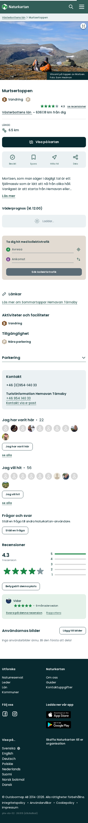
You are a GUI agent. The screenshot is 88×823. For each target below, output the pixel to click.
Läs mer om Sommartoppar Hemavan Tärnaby (39, 302)
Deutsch (9, 758)
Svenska (9, 748)
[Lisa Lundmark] (39, 476)
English (7, 753)
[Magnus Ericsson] (57, 428)
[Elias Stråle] (22, 476)
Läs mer (8, 196)
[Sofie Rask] (31, 476)
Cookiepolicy (65, 803)
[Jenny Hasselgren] (57, 476)
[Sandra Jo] (14, 476)
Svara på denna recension (24, 613)
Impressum (10, 807)
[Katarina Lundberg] (48, 428)
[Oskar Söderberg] (22, 428)
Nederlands (11, 769)
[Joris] (65, 476)
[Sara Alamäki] (5, 476)
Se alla (7, 455)
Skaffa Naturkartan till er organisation (64, 742)
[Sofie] (74, 476)
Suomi (7, 774)
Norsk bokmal (13, 779)
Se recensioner (76, 106)
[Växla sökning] (71, 6)
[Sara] (5, 484)
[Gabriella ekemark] (65, 428)
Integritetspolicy (14, 803)
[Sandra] (5, 436)
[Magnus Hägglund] (74, 428)
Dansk (7, 784)
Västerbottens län (17, 112)
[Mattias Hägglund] (39, 428)
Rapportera (53, 613)
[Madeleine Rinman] (31, 428)
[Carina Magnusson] (48, 476)
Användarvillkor (41, 803)
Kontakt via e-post (21, 403)
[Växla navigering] (81, 6)
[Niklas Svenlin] (5, 428)
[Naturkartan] (15, 7)
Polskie (7, 763)
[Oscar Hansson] (14, 428)
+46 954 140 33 (18, 398)
